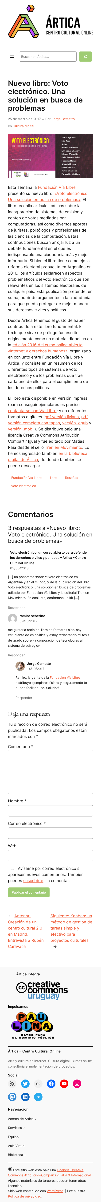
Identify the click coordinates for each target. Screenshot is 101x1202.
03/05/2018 (19, 568)
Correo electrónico (27, 823)
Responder (16, 608)
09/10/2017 (28, 621)
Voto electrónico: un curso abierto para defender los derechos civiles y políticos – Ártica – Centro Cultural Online (49, 557)
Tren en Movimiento (63, 447)
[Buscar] (85, 56)
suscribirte (33, 880)
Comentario (20, 746)
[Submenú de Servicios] (24, 1128)
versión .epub (75, 423)
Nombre (17, 801)
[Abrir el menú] (12, 56)
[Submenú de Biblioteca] (25, 1155)
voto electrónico (23, 486)
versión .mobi (20, 429)
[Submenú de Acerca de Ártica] (36, 1119)
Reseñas (71, 478)
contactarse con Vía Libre (32, 410)
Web (12, 845)
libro (53, 478)
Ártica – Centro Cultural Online (34, 1051)
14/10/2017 (35, 669)
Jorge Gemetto (63, 119)
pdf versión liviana (62, 416)
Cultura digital (23, 126)
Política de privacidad (24, 1196)
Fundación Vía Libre (57, 187)
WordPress (55, 1191)
